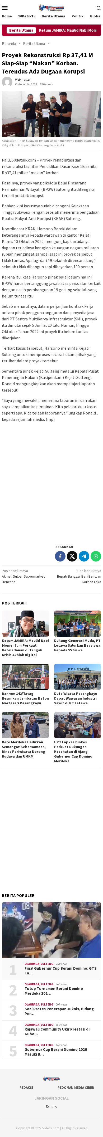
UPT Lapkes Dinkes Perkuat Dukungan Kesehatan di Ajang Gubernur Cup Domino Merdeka (73, 751)
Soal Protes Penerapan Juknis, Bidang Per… (59, 1011)
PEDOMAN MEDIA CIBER (76, 1087)
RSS (54, 1107)
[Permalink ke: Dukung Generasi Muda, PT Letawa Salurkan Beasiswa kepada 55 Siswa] (77, 624)
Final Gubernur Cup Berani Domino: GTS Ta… (61, 970)
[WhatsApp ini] (96, 556)
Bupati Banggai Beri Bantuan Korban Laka (79, 576)
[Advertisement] (51, 488)
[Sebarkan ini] (60, 556)
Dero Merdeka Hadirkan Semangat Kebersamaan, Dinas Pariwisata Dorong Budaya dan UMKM (24, 749)
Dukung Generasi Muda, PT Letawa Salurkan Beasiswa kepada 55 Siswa (77, 645)
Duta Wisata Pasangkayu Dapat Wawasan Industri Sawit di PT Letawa (75, 698)
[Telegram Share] (84, 556)
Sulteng (46, 964)
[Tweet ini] (72, 556)
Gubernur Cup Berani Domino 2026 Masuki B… (56, 1052)
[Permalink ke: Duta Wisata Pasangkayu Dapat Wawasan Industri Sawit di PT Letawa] (77, 677)
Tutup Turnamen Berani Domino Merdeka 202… (54, 991)
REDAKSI (26, 1087)
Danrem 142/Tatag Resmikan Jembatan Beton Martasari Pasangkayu (25, 698)
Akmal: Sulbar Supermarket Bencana (23, 576)
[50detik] (51, 7)
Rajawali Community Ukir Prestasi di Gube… (57, 1031)
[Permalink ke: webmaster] (7, 81)
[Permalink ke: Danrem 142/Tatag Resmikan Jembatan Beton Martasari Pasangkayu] (25, 677)
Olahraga (32, 964)
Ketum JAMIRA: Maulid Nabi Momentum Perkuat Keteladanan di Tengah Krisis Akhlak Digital (25, 647)
